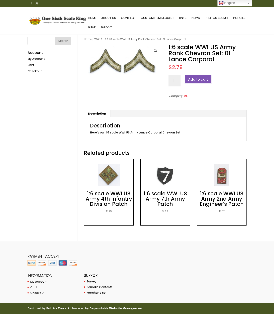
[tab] (97, 113)
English (229, 3)
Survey (106, 27)
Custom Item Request (157, 18)
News (196, 18)
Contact (128, 18)
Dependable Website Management (116, 308)
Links (183, 18)
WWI (97, 39)
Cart (30, 65)
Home (92, 18)
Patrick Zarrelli (57, 308)
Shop (92, 27)
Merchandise (96, 293)
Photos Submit (216, 18)
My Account (36, 59)
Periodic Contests (100, 287)
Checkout (34, 71)
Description (97, 114)
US (104, 39)
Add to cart (198, 79)
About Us (108, 18)
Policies (239, 18)
